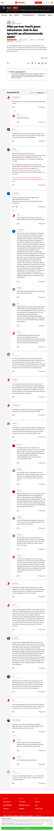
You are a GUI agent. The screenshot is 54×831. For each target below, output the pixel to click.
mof (13, 700)
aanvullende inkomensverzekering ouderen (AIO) (26, 170)
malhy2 (19, 555)
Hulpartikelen (42, 15)
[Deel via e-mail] (45, 63)
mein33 (19, 756)
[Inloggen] (49, 2)
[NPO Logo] (52, 3)
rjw (13, 676)
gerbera (19, 444)
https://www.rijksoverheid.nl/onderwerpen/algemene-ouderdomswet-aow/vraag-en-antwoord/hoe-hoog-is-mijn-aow (28, 179)
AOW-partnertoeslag (27, 159)
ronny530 (14, 379)
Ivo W (18, 332)
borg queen (15, 638)
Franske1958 (15, 193)
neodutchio (15, 583)
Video (10, 15)
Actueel (16, 15)
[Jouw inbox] (46, 2)
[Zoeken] (44, 2)
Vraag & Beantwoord (28, 15)
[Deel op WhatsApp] (42, 63)
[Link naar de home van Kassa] (4, 7)
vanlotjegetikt (16, 97)
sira (18, 303)
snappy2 (19, 287)
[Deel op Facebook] (32, 63)
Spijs (18, 114)
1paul (13, 771)
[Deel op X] (35, 63)
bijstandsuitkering (19, 168)
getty (13, 129)
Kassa (9, 8)
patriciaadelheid (16, 720)
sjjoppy (14, 149)
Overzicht (4, 15)
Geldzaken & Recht (23, 39)
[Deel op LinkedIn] (39, 63)
